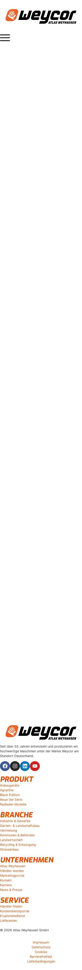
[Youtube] (35, 766)
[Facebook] (5, 766)
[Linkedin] (25, 766)
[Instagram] (15, 766)
